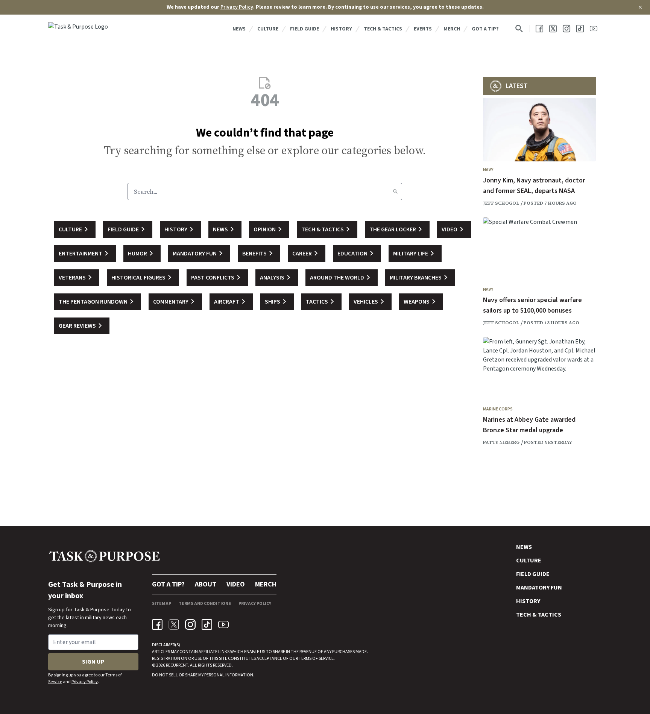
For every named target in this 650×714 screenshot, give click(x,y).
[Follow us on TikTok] (580, 28)
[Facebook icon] (157, 624)
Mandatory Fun (539, 587)
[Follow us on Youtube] (593, 28)
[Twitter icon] (174, 624)
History (341, 29)
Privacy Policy (236, 7)
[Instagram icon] (190, 624)
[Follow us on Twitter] (553, 28)
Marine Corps (498, 409)
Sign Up (93, 662)
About (205, 584)
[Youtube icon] (223, 624)
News (239, 29)
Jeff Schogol (501, 203)
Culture (267, 29)
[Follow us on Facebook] (539, 28)
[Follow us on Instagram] (566, 28)
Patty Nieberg (501, 442)
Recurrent (176, 665)
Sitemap (161, 603)
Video (235, 584)
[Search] (395, 191)
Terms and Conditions (205, 603)
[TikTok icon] (207, 624)
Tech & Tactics (383, 29)
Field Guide (304, 29)
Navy (488, 169)
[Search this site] (519, 28)
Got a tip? (485, 29)
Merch (451, 29)
